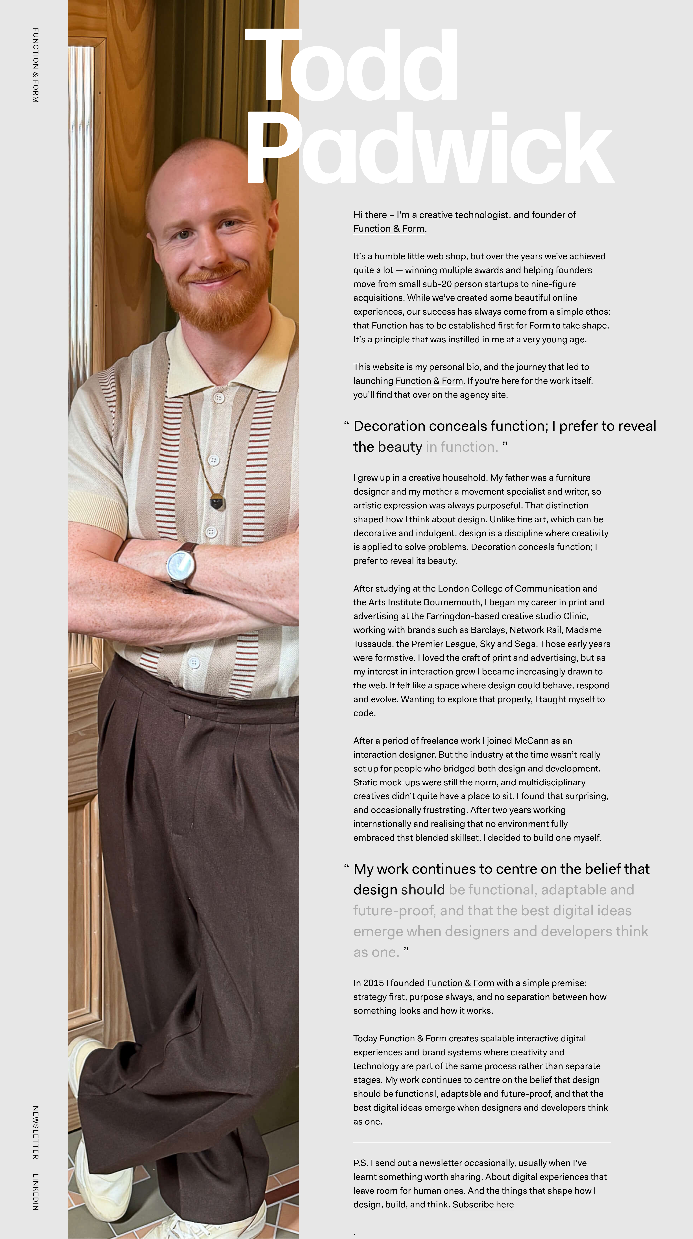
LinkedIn (36, 1192)
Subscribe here (483, 1204)
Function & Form (389, 228)
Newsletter (36, 1133)
